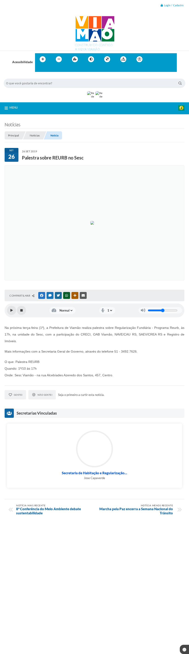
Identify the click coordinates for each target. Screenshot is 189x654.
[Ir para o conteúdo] (152, 59)
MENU (13, 107)
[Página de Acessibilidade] (139, 59)
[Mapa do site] (123, 59)
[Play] (11, 310)
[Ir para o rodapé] (49, 68)
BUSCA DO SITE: (17, 76)
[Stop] (21, 310)
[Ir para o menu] (162, 59)
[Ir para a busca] (39, 68)
